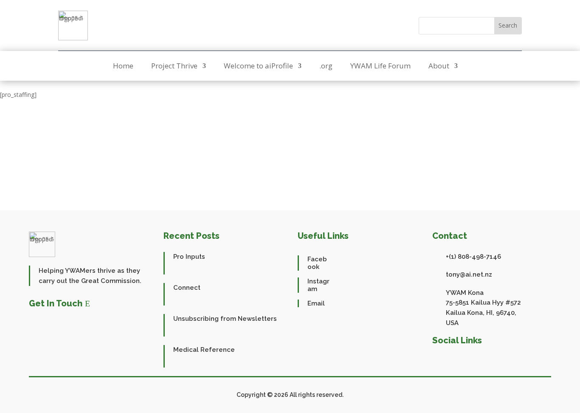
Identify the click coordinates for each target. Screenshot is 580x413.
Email (316, 303)
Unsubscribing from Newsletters (225, 318)
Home (123, 67)
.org (325, 67)
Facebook (317, 263)
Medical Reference (204, 350)
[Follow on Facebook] (280, 25)
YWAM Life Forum (380, 67)
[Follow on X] (300, 25)
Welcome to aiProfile (258, 67)
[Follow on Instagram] (319, 25)
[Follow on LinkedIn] (478, 360)
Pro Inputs (189, 256)
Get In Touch (55, 303)
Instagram (318, 285)
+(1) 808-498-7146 (473, 256)
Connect (186, 287)
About (438, 67)
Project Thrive (174, 67)
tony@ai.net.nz (469, 274)
